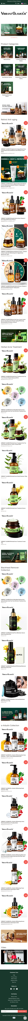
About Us (14, 982)
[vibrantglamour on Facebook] (11, 989)
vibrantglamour (13, 1015)
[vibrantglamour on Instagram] (14, 989)
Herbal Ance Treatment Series (14, 1000)
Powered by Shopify (21, 1015)
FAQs (14, 975)
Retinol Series (14, 996)
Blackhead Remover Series (14, 998)
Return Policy (14, 978)
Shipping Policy (14, 980)
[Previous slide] (10, 37)
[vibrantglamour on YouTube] (17, 989)
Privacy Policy (14, 977)
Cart (18, 3)
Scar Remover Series (14, 1002)
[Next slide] (17, 37)
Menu (4, 3)
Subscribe (22, 1011)
